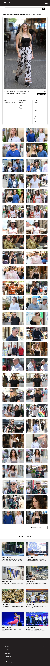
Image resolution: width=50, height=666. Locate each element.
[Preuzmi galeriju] (22, 555)
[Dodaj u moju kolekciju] (42, 91)
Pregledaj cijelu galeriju (36, 527)
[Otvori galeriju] (3, 555)
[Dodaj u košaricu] (45, 91)
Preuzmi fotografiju (42, 94)
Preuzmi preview (41, 97)
